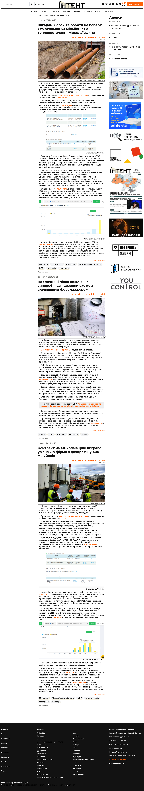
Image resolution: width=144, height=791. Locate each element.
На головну (42, 15)
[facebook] (103, 4)
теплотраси (66, 105)
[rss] (120, 4)
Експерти (88, 11)
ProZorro (43, 264)
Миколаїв (70, 264)
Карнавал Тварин (119, 59)
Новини (34, 11)
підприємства (45, 379)
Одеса (42, 434)
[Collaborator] (126, 115)
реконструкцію (46, 244)
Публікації (45, 11)
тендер (55, 702)
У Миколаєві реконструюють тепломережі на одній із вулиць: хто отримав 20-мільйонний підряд (70, 719)
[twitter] (106, 4)
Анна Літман (98, 261)
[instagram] (110, 4)
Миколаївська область (90, 264)
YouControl (62, 189)
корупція (51, 268)
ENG (124, 5)
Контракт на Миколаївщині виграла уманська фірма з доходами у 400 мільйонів (69, 451)
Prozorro (62, 97)
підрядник (64, 268)
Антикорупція (63, 15)
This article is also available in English (87, 37)
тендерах (57, 617)
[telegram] (117, 4)
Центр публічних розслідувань (73, 95)
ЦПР (41, 268)
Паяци (114, 38)
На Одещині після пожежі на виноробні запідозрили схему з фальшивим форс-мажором (65, 285)
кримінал (73, 434)
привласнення (79, 682)
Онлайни (76, 11)
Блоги (97, 11)
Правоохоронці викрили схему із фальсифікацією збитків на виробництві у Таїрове (71, 405)
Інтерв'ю (66, 11)
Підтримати (135, 4)
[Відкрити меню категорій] (2, 4)
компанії (70, 673)
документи (96, 423)
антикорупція (92, 698)
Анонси (56, 11)
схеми (84, 434)
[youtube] (113, 4)
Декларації (108, 11)
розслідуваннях (90, 544)
